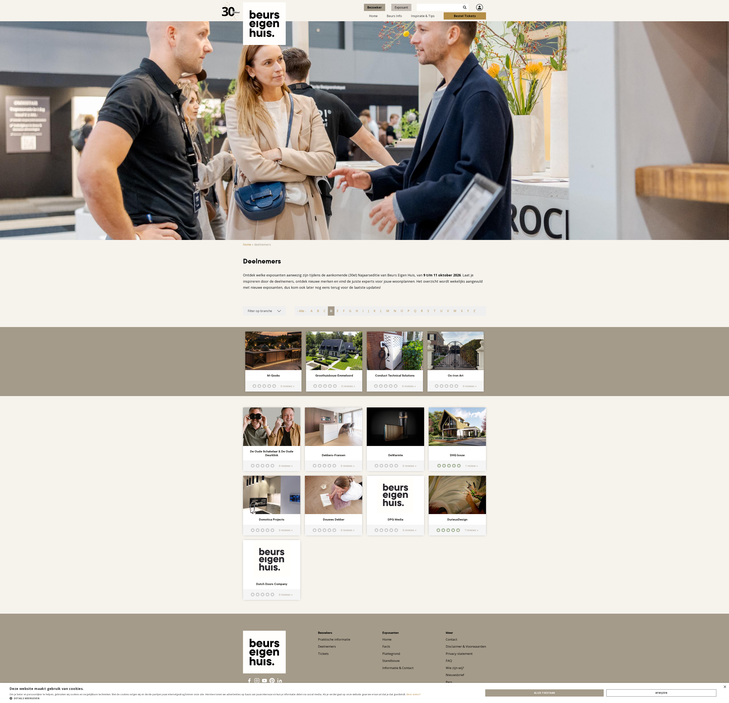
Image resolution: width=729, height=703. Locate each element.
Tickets (323, 653)
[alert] (364, 693)
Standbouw (391, 660)
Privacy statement (459, 653)
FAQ (449, 660)
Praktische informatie (334, 639)
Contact (451, 639)
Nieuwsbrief (455, 675)
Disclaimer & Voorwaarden (466, 646)
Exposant (401, 7)
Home (373, 16)
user (479, 7)
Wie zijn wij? (455, 668)
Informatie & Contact (397, 668)
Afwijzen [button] (661, 692)
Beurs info (394, 16)
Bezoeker (374, 7)
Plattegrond (391, 653)
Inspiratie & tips (423, 16)
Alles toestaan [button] (544, 692)
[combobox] (264, 310)
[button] (215, 698)
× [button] (724, 687)
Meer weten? (413, 694)
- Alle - (301, 311)
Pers (449, 682)
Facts (386, 646)
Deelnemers (327, 646)
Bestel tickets (465, 16)
